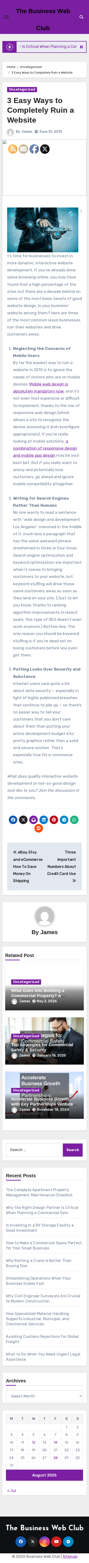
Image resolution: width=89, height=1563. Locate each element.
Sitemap (70, 1556)
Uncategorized (22, 89)
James (27, 132)
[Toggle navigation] (6, 17)
